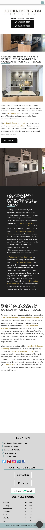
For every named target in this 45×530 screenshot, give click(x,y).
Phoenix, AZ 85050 (11, 446)
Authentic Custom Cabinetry (14, 123)
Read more (9, 141)
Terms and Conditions (33, 525)
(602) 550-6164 (23, 22)
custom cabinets (26, 226)
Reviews (23, 483)
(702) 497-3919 (23, 26)
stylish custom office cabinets (22, 351)
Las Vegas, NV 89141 (12, 450)
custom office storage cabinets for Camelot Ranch (23, 318)
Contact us (9, 365)
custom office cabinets (17, 126)
